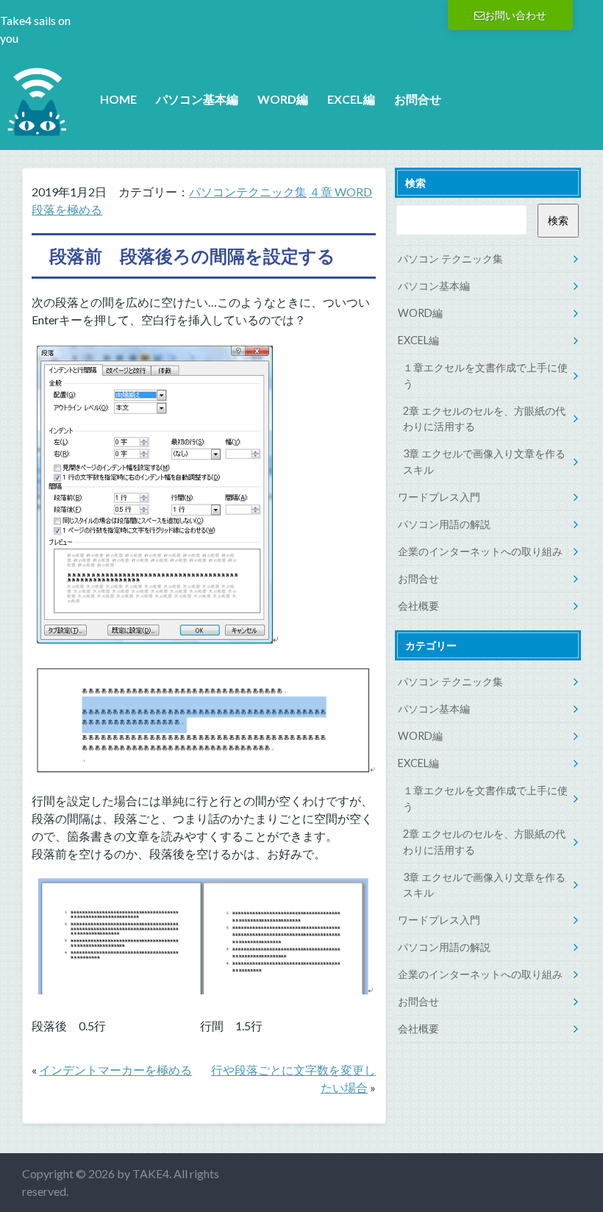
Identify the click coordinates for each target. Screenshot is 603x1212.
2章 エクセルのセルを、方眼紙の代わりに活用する (484, 418)
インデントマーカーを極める (115, 1070)
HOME (118, 99)
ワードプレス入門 (439, 497)
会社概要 (418, 605)
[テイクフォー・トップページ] (37, 129)
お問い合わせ (515, 15)
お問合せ (417, 99)
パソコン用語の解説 (444, 524)
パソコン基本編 (197, 99)
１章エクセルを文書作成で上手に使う (485, 375)
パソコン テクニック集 (450, 258)
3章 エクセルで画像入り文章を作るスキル (484, 461)
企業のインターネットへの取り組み (480, 551)
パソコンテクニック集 (248, 192)
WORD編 (282, 99)
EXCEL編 (351, 99)
